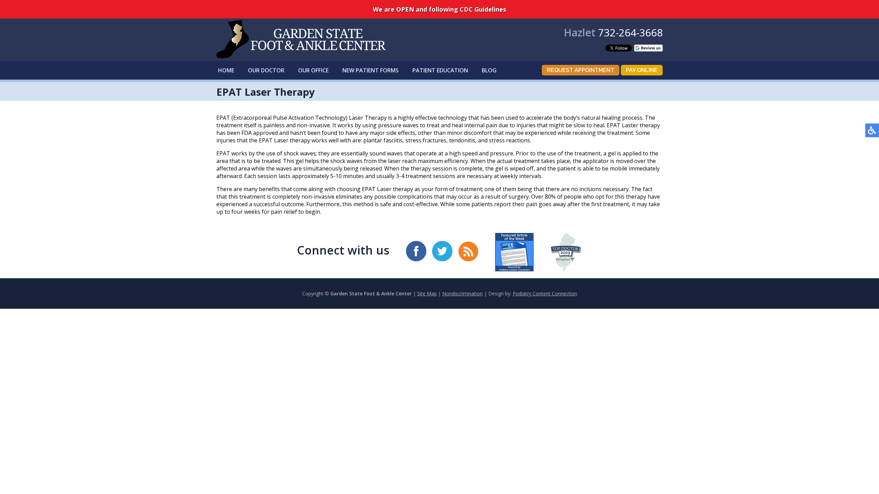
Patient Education (440, 70)
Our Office (313, 70)
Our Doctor (266, 70)
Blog (489, 70)
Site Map (427, 293)
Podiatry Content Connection (545, 293)
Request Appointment (580, 70)
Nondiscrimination (462, 293)
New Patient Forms (370, 70)
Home (226, 70)
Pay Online (642, 70)
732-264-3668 (630, 32)
